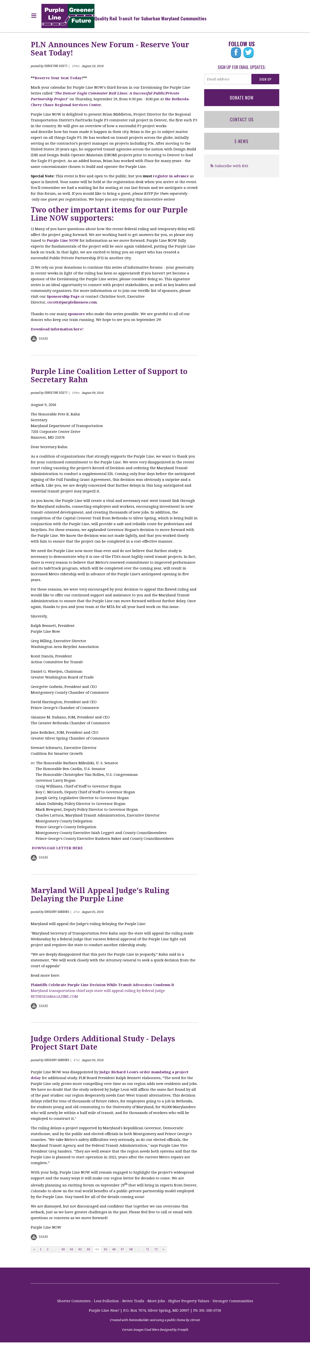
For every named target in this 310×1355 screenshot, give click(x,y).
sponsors (76, 314)
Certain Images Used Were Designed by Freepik (155, 1330)
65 (105, 1249)
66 (114, 1249)
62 (80, 1249)
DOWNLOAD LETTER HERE (57, 848)
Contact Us (242, 119)
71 (147, 1249)
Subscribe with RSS (231, 166)
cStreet (195, 1320)
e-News (241, 141)
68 (131, 1249)
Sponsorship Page (63, 296)
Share (43, 338)
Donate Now (242, 97)
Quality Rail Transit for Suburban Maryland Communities (150, 18)
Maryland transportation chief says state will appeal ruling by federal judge (98, 991)
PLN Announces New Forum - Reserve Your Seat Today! (110, 48)
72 (156, 1249)
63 (88, 1249)
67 (122, 1249)
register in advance (171, 176)
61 (71, 1249)
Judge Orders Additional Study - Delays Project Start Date (103, 1043)
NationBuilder (139, 1320)
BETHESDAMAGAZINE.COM (54, 996)
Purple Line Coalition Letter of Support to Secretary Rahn (109, 375)
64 (97, 1249)
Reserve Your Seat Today (58, 78)
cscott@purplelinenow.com (72, 302)
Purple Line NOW (63, 240)
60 (63, 1249)
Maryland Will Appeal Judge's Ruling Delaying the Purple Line (100, 894)
